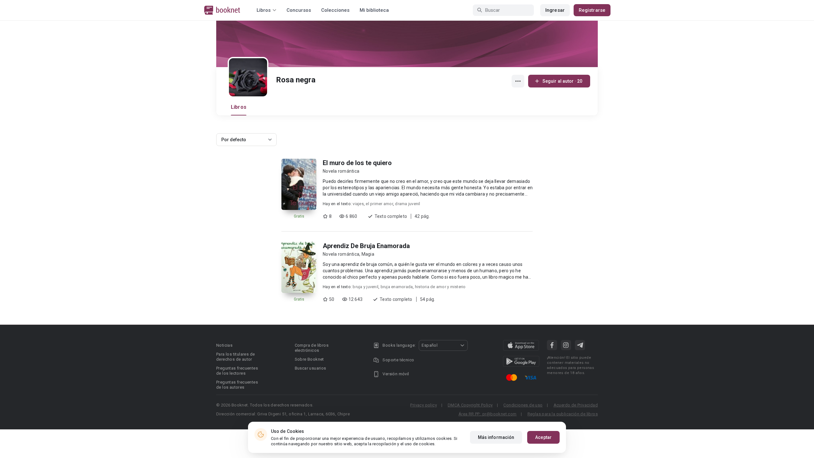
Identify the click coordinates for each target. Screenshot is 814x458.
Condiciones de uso (522, 405)
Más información (496, 437)
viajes (358, 203)
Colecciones (335, 10)
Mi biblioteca (374, 10)
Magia (368, 254)
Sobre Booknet (309, 359)
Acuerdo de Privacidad (576, 405)
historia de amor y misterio (440, 286)
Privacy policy (423, 405)
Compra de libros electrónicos (311, 348)
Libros (238, 107)
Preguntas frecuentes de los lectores (237, 371)
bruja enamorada (397, 286)
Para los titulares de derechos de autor (235, 357)
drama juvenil (407, 203)
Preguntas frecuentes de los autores (237, 385)
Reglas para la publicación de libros (563, 414)
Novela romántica (341, 171)
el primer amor (379, 203)
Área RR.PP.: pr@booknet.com (488, 414)
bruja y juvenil (365, 286)
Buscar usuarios (310, 368)
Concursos (298, 10)
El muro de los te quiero (357, 163)
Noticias (224, 345)
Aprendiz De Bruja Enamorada (366, 246)
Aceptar (543, 437)
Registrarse (592, 10)
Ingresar (555, 10)
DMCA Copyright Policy (470, 405)
